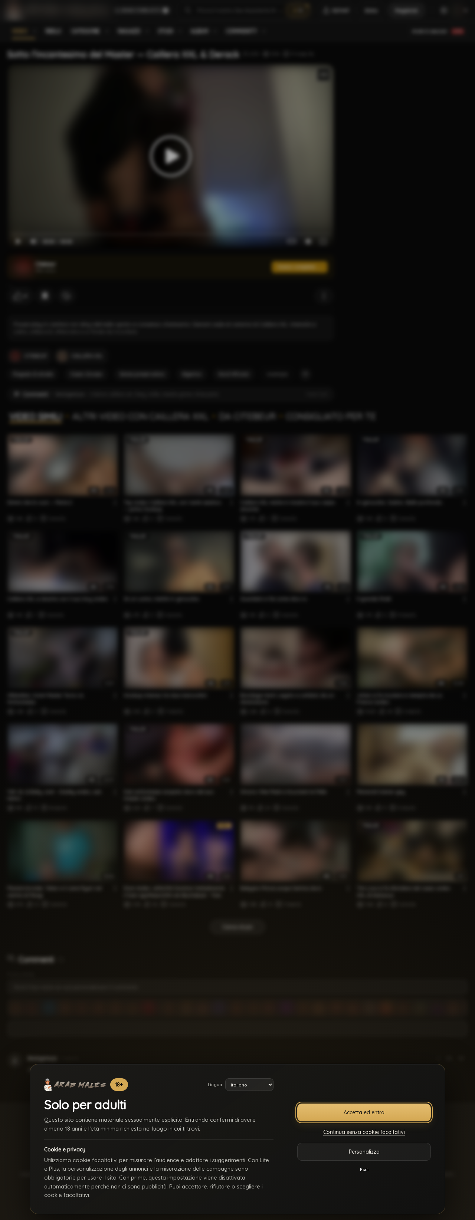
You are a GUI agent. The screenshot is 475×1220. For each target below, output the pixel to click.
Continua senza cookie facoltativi (364, 1132)
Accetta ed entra (364, 1112)
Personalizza (364, 1151)
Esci (364, 1169)
